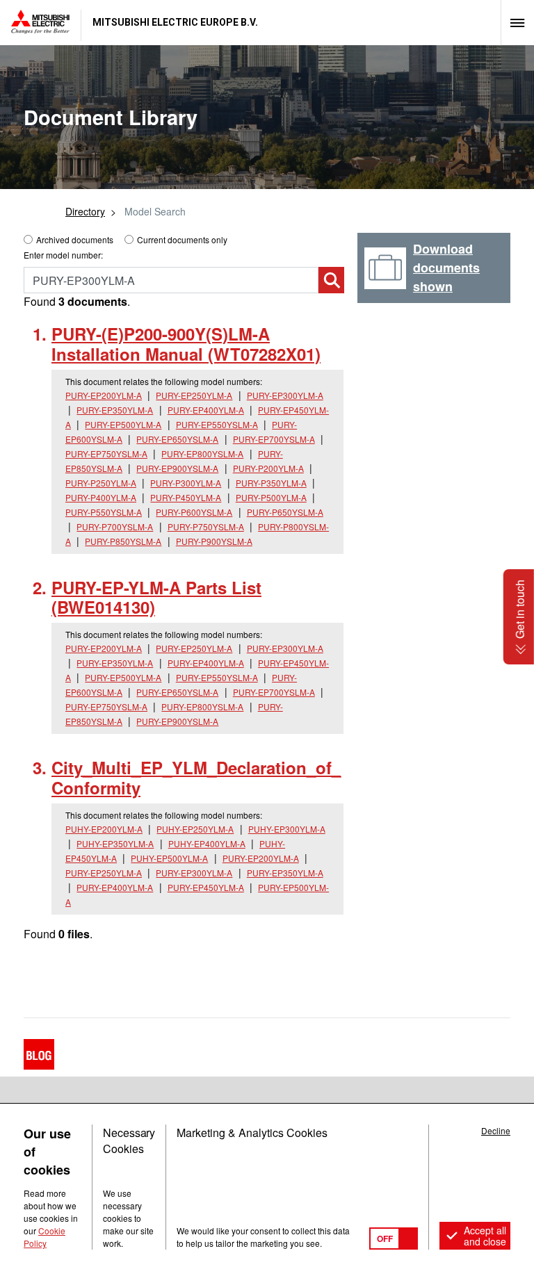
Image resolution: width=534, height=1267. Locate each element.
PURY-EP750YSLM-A (106, 453)
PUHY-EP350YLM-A (115, 843)
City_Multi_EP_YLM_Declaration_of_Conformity (196, 777)
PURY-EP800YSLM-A (202, 453)
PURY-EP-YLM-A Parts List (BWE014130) (156, 597)
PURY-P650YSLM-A (285, 512)
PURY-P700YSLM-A (114, 526)
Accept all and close (485, 1235)
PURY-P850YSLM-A (123, 541)
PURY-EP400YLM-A (206, 410)
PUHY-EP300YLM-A (286, 829)
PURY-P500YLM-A (271, 497)
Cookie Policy (44, 1237)
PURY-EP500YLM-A (123, 424)
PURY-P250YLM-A (100, 483)
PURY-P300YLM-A (185, 483)
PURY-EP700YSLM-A (274, 439)
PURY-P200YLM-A (268, 468)
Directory (85, 211)
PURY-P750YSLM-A (206, 526)
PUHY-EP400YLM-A (206, 843)
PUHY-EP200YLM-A (104, 829)
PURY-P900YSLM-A (214, 541)
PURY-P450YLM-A (185, 497)
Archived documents (74, 239)
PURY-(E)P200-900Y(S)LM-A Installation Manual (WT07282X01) (186, 344)
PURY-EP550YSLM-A (217, 424)
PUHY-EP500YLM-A (169, 858)
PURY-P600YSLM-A (194, 512)
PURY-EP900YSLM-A (177, 468)
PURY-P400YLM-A (100, 497)
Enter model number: (63, 255)
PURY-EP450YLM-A (206, 887)
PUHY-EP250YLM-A (195, 829)
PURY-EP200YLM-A (103, 395)
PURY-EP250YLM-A (194, 395)
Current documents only (182, 239)
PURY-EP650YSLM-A (177, 439)
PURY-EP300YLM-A (285, 395)
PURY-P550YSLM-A (103, 512)
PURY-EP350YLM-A (114, 410)
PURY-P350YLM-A (271, 483)
